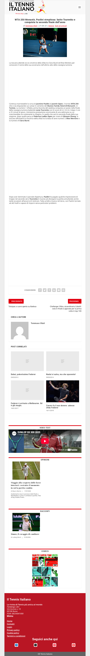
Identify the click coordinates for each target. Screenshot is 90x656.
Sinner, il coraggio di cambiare (25, 534)
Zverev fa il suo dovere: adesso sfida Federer (60, 406)
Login (9, 627)
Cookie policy (13, 633)
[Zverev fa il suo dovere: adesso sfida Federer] (62, 391)
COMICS (45, 551)
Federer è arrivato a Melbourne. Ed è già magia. (26, 404)
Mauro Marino (16, 491)
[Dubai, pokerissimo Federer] (27, 361)
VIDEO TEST (45, 428)
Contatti (11, 624)
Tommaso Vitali (31, 26)
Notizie (51, 26)
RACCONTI (45, 511)
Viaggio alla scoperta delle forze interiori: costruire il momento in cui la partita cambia (26, 485)
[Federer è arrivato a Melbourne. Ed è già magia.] (27, 390)
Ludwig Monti (16, 537)
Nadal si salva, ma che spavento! (61, 374)
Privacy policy (13, 630)
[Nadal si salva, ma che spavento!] (62, 361)
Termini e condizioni (16, 636)
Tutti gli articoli (61, 26)
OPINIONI (45, 460)
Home (9, 621)
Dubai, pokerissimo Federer (23, 374)
